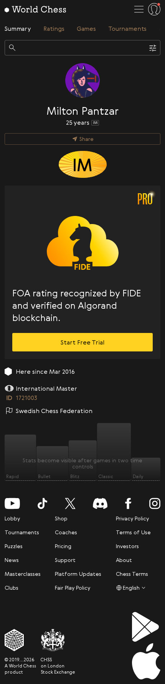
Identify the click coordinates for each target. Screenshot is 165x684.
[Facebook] (128, 503)
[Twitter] (70, 503)
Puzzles (14, 546)
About (124, 560)
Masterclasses (23, 573)
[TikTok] (42, 503)
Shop (61, 518)
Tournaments (22, 532)
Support (65, 560)
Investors (127, 546)
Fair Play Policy (72, 587)
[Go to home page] (35, 9)
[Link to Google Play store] (146, 627)
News (12, 560)
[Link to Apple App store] (146, 661)
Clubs (11, 587)
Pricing (63, 546)
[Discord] (100, 503)
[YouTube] (12, 503)
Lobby (12, 518)
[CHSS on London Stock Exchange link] (58, 640)
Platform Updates (78, 573)
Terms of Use (133, 532)
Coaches (66, 532)
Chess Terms (132, 573)
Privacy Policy (132, 518)
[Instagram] (154, 503)
